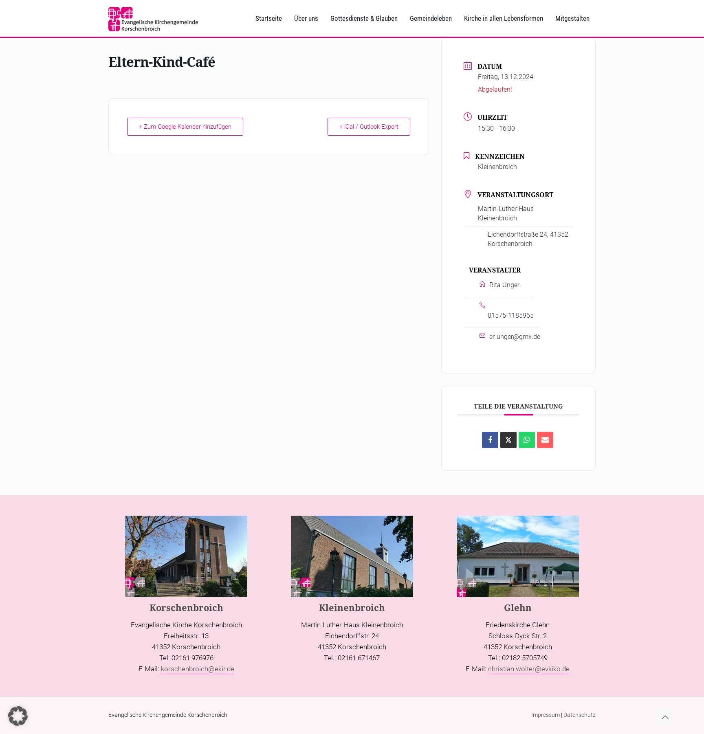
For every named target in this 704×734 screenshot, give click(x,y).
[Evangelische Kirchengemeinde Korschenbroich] (153, 18)
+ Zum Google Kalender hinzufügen (185, 126)
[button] (18, 716)
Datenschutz (579, 715)
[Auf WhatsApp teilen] (527, 440)
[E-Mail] (545, 440)
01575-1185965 (511, 315)
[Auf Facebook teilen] (490, 440)
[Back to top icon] (664, 717)
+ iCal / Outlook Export (368, 126)
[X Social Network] (508, 440)
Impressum (545, 715)
